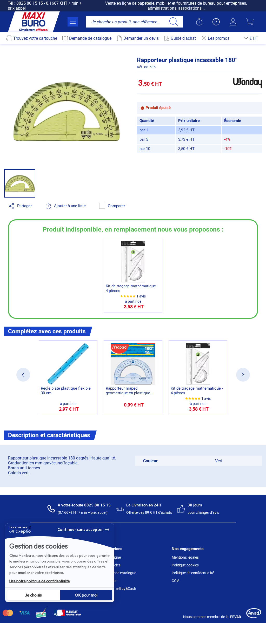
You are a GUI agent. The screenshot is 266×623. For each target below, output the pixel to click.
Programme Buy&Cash (117, 588)
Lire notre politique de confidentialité (39, 581)
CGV (175, 581)
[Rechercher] (173, 22)
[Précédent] (23, 375)
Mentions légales (185, 557)
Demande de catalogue (117, 573)
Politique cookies (185, 565)
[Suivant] (243, 375)
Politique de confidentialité (193, 573)
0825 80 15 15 (29, 3)
